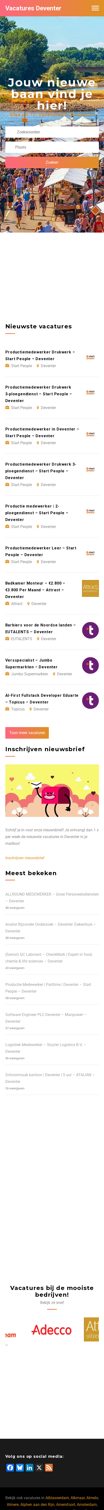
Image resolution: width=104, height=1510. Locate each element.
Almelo (92, 1498)
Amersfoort (65, 1504)
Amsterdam (87, 1504)
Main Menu (95, 8)
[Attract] (78, 1329)
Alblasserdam (57, 1498)
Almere (13, 1504)
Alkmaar (78, 1498)
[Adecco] (25, 1329)
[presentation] (6, 1344)
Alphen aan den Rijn (37, 1504)
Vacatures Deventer (33, 8)
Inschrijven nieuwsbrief (25, 858)
